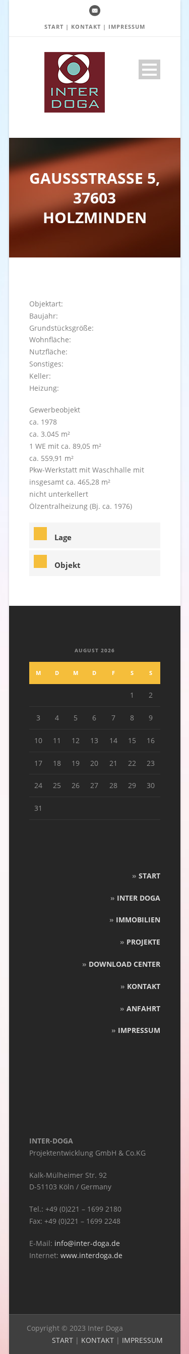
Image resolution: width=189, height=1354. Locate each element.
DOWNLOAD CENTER (124, 964)
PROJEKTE (143, 942)
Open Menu (149, 69)
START (54, 26)
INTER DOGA (138, 898)
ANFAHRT (143, 1008)
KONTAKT (86, 26)
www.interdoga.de (91, 1255)
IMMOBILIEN (138, 919)
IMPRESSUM (126, 26)
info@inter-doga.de (87, 1243)
